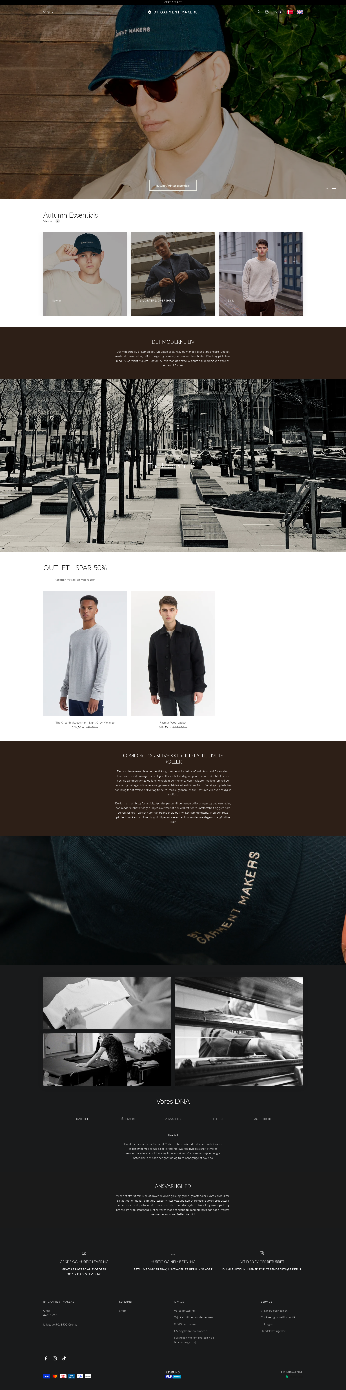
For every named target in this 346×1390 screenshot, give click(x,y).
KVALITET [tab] (82, 1119)
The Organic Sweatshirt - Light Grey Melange (85, 722)
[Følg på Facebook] (45, 1358)
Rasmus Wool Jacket (172, 722)
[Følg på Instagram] (54, 1358)
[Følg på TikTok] (64, 1358)
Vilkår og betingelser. (274, 1310)
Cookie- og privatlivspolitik (278, 1317)
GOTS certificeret (185, 1324)
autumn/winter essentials (173, 185)
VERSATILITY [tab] (173, 1119)
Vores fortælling (184, 1310)
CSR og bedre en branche (190, 1331)
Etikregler (267, 1324)
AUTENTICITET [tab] (264, 1119)
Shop (46, 12)
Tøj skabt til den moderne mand (194, 1317)
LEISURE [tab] (218, 1119)
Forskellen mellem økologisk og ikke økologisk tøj (194, 1340)
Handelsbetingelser (273, 1331)
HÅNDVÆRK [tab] (127, 1119)
